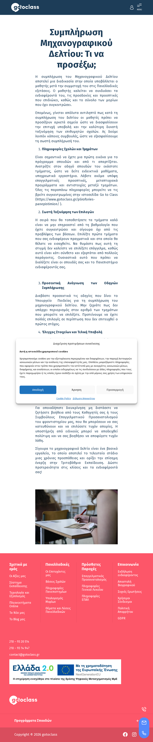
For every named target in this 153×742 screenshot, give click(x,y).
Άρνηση (76, 389)
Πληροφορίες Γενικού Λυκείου (92, 587)
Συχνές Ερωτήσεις (130, 591)
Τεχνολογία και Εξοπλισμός (19, 594)
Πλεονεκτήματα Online (20, 604)
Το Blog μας (17, 619)
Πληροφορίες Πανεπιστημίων (56, 589)
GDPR (121, 618)
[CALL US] (144, 733)
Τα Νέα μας (17, 612)
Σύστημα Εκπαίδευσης (18, 584)
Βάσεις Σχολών (55, 581)
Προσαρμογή (115, 389)
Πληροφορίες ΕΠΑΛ (91, 597)
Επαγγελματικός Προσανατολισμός (94, 577)
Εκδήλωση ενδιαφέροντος (128, 573)
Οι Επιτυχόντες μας (55, 573)
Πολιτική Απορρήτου (125, 610)
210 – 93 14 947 (19, 648)
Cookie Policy (63, 398)
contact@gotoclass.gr (24, 654)
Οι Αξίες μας (17, 576)
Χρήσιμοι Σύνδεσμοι (125, 600)
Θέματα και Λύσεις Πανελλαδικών (58, 610)
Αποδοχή (37, 389)
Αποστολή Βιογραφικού (126, 583)
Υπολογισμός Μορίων (54, 600)
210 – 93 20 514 (19, 641)
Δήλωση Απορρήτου (84, 398)
